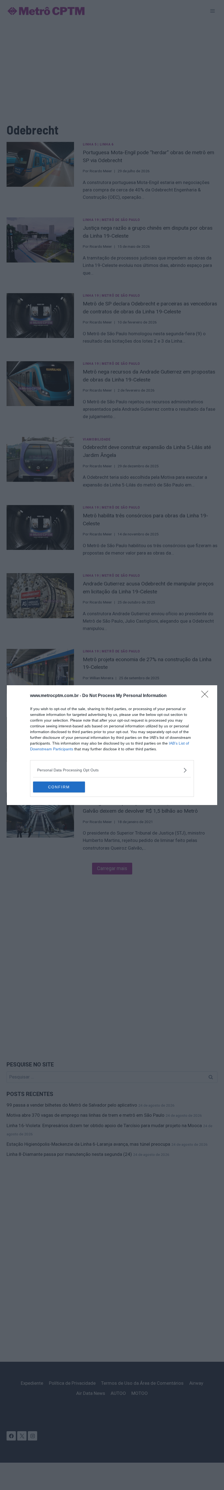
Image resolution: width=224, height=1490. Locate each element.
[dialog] (112, 745)
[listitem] (112, 770)
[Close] (206, 696)
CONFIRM (59, 787)
